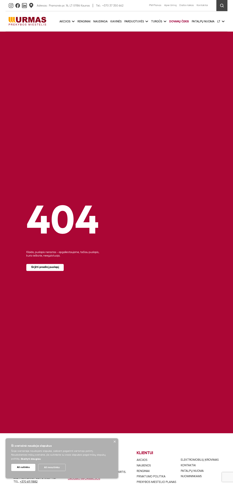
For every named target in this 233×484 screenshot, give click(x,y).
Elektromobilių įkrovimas (200, 459)
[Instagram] (11, 4)
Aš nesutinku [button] (52, 467)
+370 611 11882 (29, 481)
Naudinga (100, 21)
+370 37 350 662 (112, 5)
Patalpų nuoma (203, 21)
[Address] (31, 4)
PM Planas (155, 5)
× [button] (114, 442)
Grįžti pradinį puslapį (45, 267)
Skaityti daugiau (31, 459)
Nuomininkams (191, 476)
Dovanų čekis (179, 21)
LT (218, 21)
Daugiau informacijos (84, 478)
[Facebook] (17, 4)
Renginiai (84, 21)
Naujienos (144, 465)
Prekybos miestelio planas (156, 482)
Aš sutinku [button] (23, 467)
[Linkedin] (24, 4)
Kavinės (116, 21)
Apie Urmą (170, 5)
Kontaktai (202, 5)
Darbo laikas (186, 5)
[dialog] (62, 458)
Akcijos (142, 459)
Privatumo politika (151, 476)
